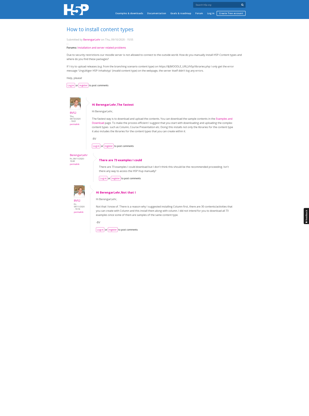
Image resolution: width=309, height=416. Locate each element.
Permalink (74, 124)
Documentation (156, 13)
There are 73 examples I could (120, 160)
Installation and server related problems (101, 47)
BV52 (73, 113)
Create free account (231, 13)
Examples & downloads (129, 13)
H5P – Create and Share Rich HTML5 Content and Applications (76, 9)
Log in (211, 13)
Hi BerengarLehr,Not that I (116, 192)
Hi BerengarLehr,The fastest (113, 104)
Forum (199, 13)
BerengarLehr (91, 39)
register (83, 85)
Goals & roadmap (180, 13)
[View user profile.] (75, 108)
